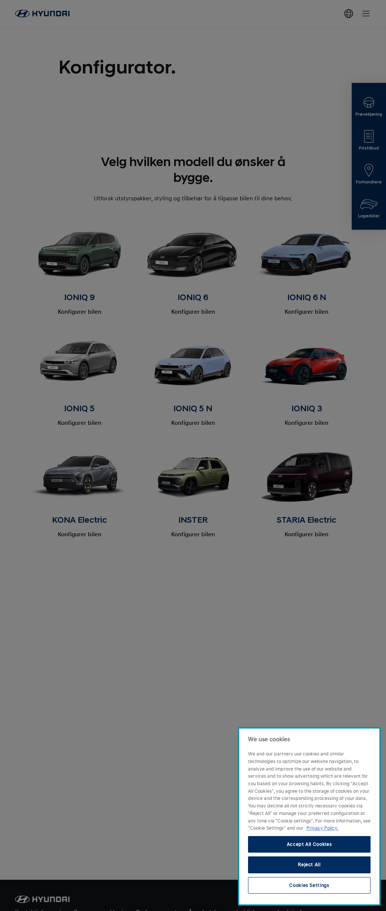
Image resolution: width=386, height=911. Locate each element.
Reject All (309, 865)
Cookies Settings (309, 885)
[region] (309, 816)
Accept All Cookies (309, 844)
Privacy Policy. (322, 828)
